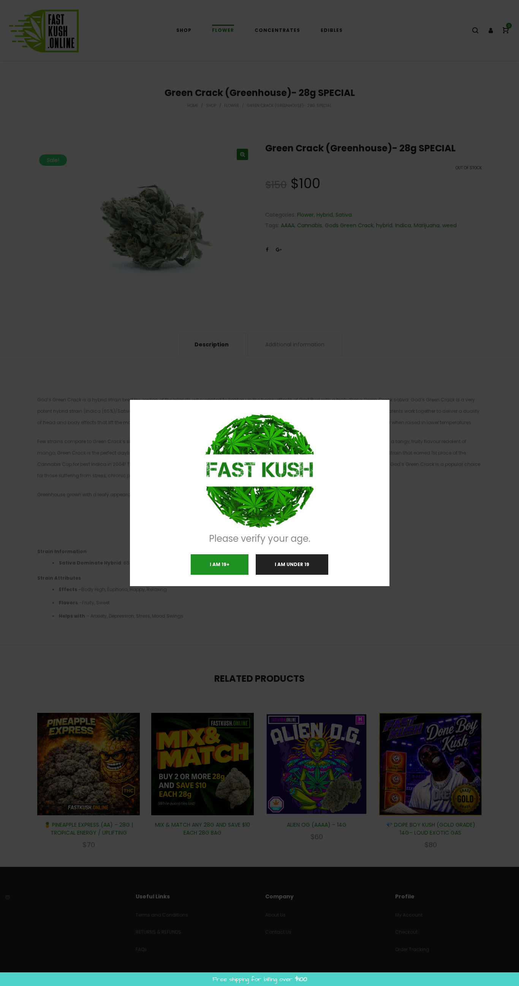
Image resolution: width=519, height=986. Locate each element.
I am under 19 (292, 564)
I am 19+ (219, 564)
